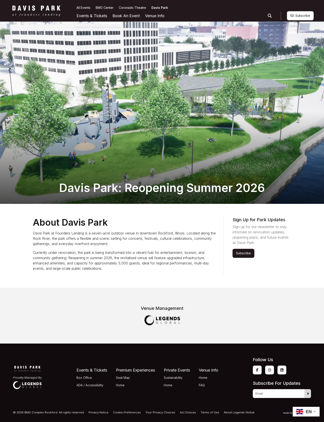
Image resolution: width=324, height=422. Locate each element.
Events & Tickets (91, 15)
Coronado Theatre (132, 7)
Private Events (177, 370)
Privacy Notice (98, 412)
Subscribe (302, 15)
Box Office (84, 377)
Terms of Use (210, 412)
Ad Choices (188, 412)
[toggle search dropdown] (270, 16)
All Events (83, 7)
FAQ (202, 385)
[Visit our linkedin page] (281, 370)
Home (120, 385)
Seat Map (123, 377)
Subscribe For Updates (276, 383)
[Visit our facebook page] (257, 370)
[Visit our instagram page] (269, 370)
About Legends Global (239, 412)
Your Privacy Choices (160, 412)
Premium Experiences (135, 370)
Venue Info (154, 15)
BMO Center (105, 7)
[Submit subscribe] (307, 393)
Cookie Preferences (127, 412)
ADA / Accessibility (89, 385)
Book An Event (126, 15)
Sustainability (173, 377)
